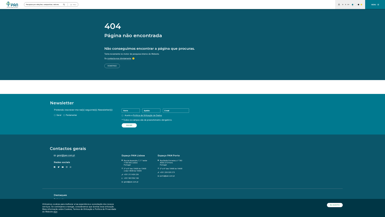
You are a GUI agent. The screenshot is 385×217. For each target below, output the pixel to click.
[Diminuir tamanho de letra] (343, 4)
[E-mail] (176, 110)
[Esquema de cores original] (352, 4)
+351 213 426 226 (131, 174)
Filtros (74, 4)
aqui (55, 211)
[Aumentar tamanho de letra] (348, 4)
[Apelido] (152, 110)
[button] (375, 4)
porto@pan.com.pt (167, 176)
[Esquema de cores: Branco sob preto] (358, 4)
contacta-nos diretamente (119, 58)
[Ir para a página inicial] (12, 4)
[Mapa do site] (339, 4)
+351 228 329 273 (167, 172)
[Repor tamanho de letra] (345, 4)
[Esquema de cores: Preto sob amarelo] (361, 4)
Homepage (112, 66)
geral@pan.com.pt (66, 155)
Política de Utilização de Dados (147, 115)
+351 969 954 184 (131, 178)
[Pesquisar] (63, 4)
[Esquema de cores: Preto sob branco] (355, 4)
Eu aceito (335, 205)
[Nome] (132, 110)
